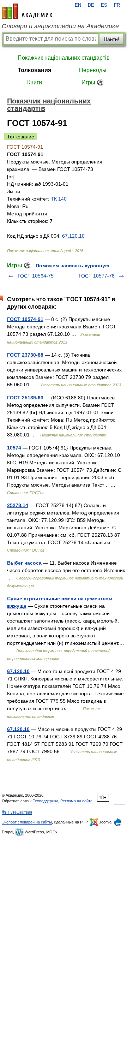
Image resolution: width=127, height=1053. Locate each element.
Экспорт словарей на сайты (27, 822)
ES (104, 5)
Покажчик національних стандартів (64, 58)
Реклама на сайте (76, 801)
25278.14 (17, 505)
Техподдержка (45, 801)
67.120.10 (73, 236)
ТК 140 (59, 199)
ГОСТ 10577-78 (97, 276)
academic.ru (27, 11)
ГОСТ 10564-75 (36, 276)
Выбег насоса (24, 563)
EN (78, 5)
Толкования (34, 70)
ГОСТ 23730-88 (25, 355)
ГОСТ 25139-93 (25, 397)
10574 (14, 448)
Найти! (111, 39)
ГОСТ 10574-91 (25, 319)
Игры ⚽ (92, 82)
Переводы (93, 70)
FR (117, 5)
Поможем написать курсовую (72, 265)
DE (91, 5)
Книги (34, 82)
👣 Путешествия (17, 812)
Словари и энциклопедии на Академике (60, 26)
